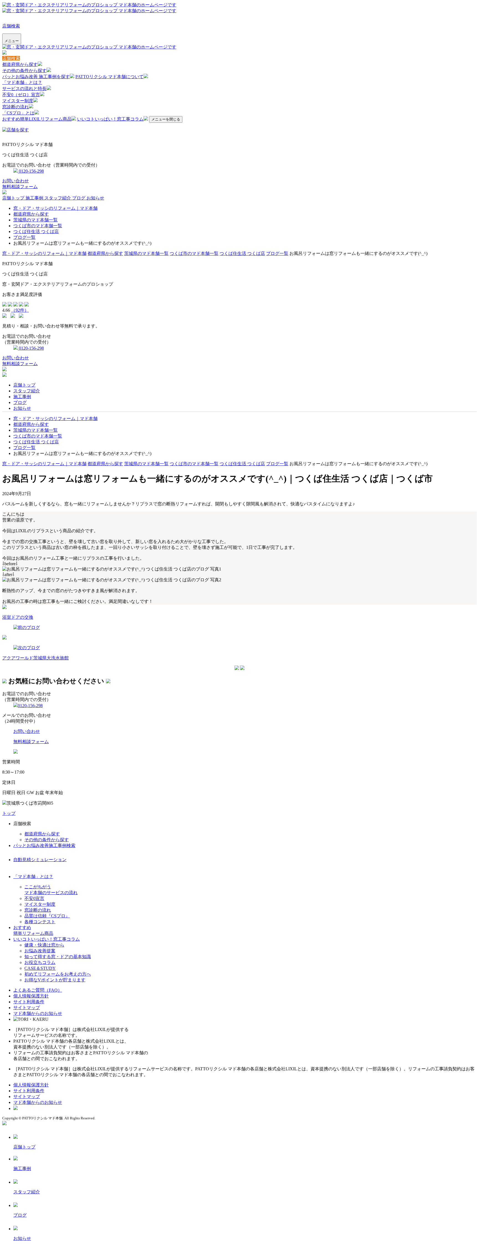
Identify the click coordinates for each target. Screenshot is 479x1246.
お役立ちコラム (39, 962)
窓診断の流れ (15, 106)
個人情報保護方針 (31, 996)
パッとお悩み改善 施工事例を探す (36, 76)
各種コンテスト (39, 921)
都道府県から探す (20, 64)
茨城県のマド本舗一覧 (35, 220)
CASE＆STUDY (40, 968)
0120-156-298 (31, 171)
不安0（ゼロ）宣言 (21, 94)
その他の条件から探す (24, 70)
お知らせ (95, 198)
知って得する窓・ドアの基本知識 (57, 956)
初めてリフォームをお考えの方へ (57, 974)
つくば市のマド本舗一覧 (37, 225)
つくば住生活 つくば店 (36, 231)
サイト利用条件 (28, 1001)
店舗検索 (11, 26)
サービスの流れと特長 (24, 88)
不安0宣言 (34, 898)
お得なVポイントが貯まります (54, 980)
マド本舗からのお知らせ (37, 1013)
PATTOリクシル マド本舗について (109, 76)
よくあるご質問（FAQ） (37, 990)
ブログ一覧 (24, 237)
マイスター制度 (17, 100)
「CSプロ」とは (18, 113)
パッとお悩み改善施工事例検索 (44, 845)
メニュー (11, 41)
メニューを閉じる (165, 119)
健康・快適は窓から (44, 945)
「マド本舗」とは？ (22, 82)
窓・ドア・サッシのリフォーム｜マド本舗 (55, 208)
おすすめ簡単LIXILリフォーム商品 (37, 119)
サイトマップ (26, 1007)
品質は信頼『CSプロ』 (47, 916)
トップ (9, 813)
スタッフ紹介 (58, 198)
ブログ (79, 198)
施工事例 (35, 198)
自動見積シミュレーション (40, 859)
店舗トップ (14, 198)
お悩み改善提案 (39, 950)
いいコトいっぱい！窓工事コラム (110, 119)
